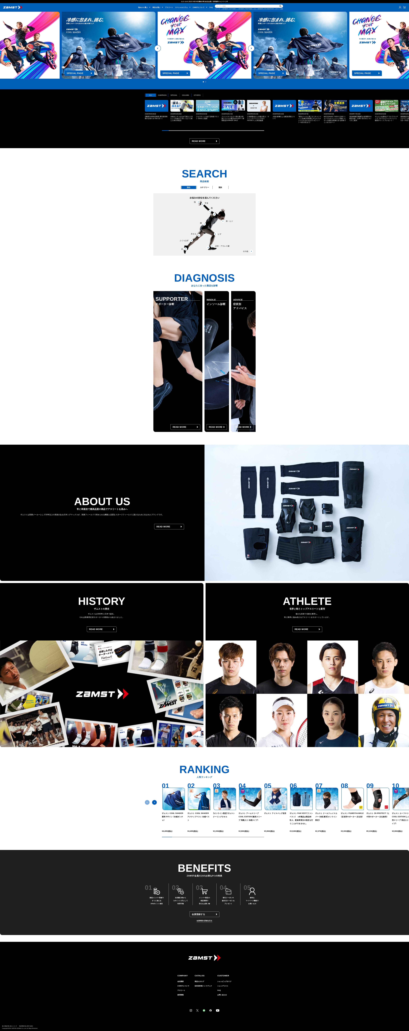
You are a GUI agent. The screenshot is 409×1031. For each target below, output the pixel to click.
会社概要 (180, 981)
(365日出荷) (208, 1)
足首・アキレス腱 (222, 246)
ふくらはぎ (184, 240)
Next (251, 48)
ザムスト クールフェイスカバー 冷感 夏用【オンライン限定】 (326, 816)
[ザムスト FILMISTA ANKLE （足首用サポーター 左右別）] (353, 799)
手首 (206, 203)
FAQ (211, 7)
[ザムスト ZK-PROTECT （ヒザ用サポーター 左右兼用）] (378, 799)
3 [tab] (179, 130)
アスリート (169, 7)
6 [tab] (199, 130)
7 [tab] (206, 130)
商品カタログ (199, 981)
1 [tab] (203, 81)
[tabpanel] (204, 45)
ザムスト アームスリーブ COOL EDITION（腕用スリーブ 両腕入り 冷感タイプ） (250, 816)
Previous (157, 48)
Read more (198, 141)
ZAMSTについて (183, 986)
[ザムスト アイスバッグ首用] (276, 799)
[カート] (404, 7)
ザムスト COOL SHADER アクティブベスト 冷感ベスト (199, 816)
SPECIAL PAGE (75, 73)
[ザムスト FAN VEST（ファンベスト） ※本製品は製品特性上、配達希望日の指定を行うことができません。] (301, 799)
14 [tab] (254, 130)
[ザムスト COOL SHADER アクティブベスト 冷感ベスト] (199, 799)
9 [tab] (219, 130)
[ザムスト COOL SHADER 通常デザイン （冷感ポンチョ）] (174, 799)
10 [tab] (226, 130)
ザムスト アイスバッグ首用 (275, 813)
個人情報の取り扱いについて (9, 1026)
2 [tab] (205, 81)
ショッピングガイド (224, 981)
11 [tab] (233, 130)
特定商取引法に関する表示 (26, 1026)
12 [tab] (240, 130)
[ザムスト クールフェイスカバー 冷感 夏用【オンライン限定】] (327, 799)
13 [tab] (247, 130)
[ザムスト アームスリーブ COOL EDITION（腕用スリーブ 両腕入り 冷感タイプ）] (250, 799)
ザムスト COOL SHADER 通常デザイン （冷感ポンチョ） (172, 816)
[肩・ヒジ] (214, 214)
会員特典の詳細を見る (204, 920)
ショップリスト (222, 986)
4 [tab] (185, 130)
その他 (245, 251)
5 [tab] (192, 130)
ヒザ (219, 234)
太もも (193, 234)
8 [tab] (213, 130)
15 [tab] (260, 130)
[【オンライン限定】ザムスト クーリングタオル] (225, 799)
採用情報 (180, 995)
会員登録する (198, 914)
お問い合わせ (222, 995)
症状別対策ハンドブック (203, 986)
